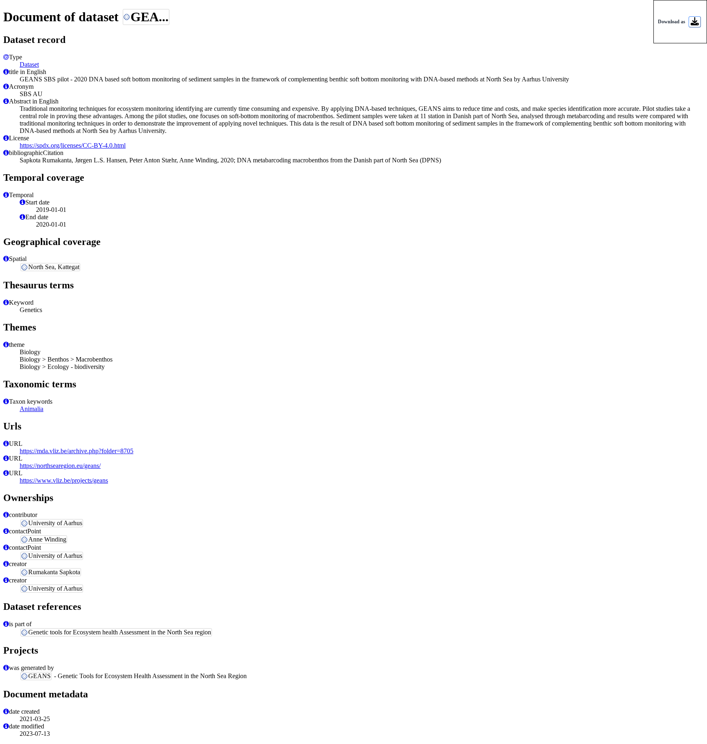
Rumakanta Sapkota (54, 572)
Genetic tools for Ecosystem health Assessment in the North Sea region (119, 632)
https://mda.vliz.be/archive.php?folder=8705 (76, 450)
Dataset (29, 64)
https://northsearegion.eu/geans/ (60, 465)
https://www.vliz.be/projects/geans (64, 480)
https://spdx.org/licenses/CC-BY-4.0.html (73, 145)
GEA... (150, 16)
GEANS (39, 675)
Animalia (31, 408)
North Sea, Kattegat (53, 266)
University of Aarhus (55, 522)
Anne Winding (47, 539)
